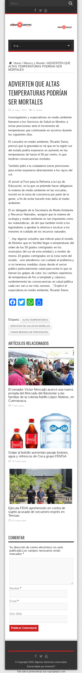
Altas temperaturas (35, 320)
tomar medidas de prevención (29, 332)
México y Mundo (34, 63)
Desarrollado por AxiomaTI (41, 666)
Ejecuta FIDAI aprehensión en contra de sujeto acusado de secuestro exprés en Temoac (36, 511)
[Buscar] (70, 3)
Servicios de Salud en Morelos (30, 326)
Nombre (14, 588)
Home (17, 63)
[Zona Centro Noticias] (41, 27)
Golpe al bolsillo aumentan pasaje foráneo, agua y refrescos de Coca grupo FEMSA (38, 454)
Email (13, 601)
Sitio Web (15, 613)
